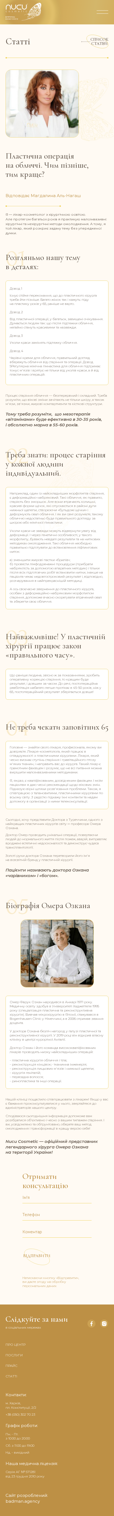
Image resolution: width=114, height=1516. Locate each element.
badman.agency (23, 1501)
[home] (46, 12)
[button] (100, 11)
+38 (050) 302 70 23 (20, 1414)
